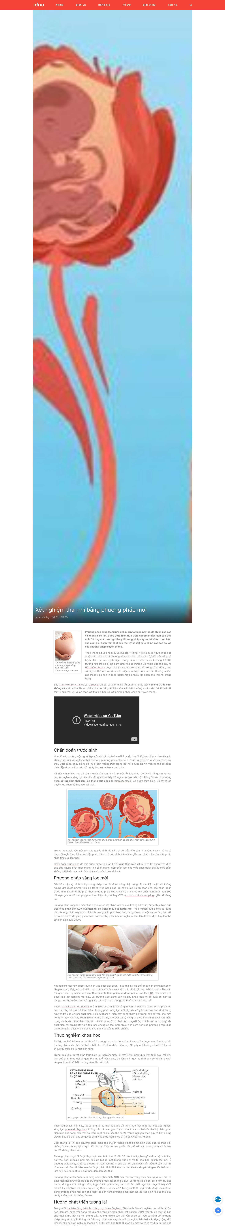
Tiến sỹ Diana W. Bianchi (74, 1006)
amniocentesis (123, 780)
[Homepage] (38, 6)
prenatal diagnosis (76, 1129)
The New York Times (71, 684)
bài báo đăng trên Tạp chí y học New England (94, 1208)
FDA (151, 993)
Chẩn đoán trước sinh (66, 864)
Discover (94, 684)
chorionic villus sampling (139, 895)
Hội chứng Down (95, 667)
